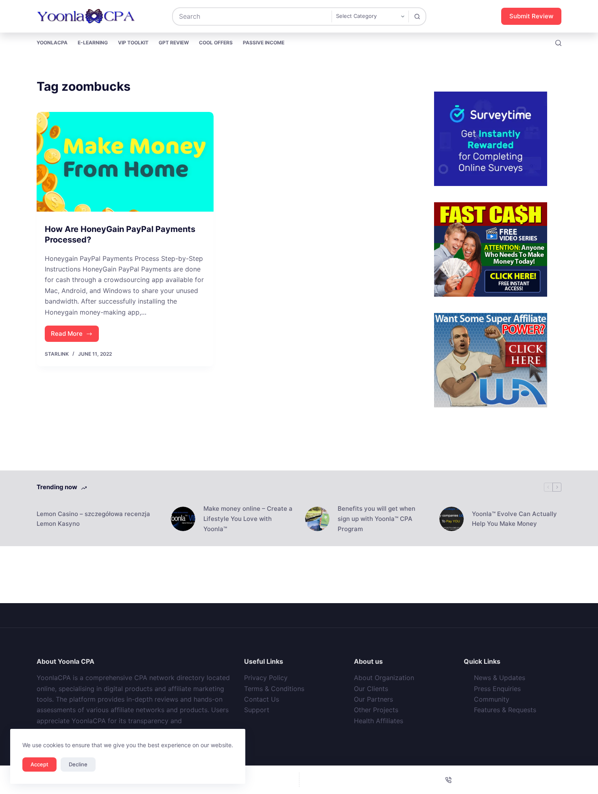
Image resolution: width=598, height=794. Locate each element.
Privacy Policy (266, 678)
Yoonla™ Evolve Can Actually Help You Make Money (514, 519)
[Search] (558, 43)
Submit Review (531, 16)
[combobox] (252, 16)
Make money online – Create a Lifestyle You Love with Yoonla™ (247, 519)
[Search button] (417, 16)
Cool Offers (216, 42)
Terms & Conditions (274, 689)
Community (491, 699)
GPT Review (174, 42)
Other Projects (376, 710)
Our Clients (371, 689)
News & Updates (499, 678)
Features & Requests (505, 710)
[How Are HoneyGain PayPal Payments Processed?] (125, 162)
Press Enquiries (497, 689)
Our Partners (373, 699)
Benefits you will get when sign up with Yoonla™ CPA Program (376, 519)
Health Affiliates (378, 721)
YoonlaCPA (52, 42)
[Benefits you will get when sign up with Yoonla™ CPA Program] (317, 519)
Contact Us (261, 699)
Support (256, 710)
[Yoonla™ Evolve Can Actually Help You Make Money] (451, 519)
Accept (39, 764)
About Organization (384, 678)
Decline (78, 764)
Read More (75, 336)
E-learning (93, 42)
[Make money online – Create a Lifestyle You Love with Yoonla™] (183, 519)
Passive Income (263, 42)
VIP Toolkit (133, 42)
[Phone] (449, 779)
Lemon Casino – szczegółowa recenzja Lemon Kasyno (93, 519)
